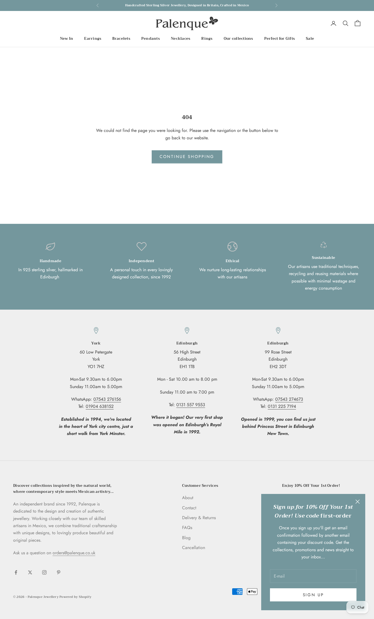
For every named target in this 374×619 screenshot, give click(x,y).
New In (66, 39)
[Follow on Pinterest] (58, 572)
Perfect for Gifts (279, 39)
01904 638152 (100, 406)
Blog (186, 538)
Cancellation (193, 547)
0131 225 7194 (282, 406)
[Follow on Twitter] (30, 572)
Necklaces (180, 39)
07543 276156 (107, 399)
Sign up (313, 595)
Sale (310, 39)
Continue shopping (187, 157)
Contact (189, 508)
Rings (206, 39)
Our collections (238, 39)
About (187, 497)
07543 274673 (289, 399)
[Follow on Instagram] (44, 572)
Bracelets (121, 39)
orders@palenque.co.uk (74, 553)
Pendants (150, 39)
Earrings (92, 39)
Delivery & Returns (199, 518)
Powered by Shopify (75, 597)
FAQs (187, 527)
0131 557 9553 (190, 405)
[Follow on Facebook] (16, 572)
